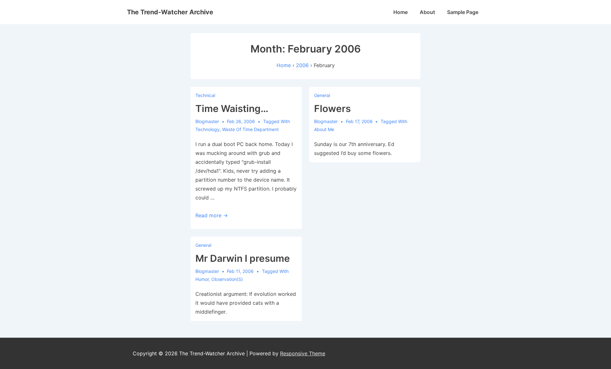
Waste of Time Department (250, 129)
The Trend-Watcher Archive (170, 12)
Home (400, 12)
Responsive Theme (302, 353)
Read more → (211, 215)
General (322, 95)
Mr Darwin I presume (242, 258)
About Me (324, 129)
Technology (207, 129)
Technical (205, 95)
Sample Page (462, 12)
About (427, 12)
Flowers (332, 108)
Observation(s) (227, 279)
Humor (202, 279)
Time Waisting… (231, 108)
